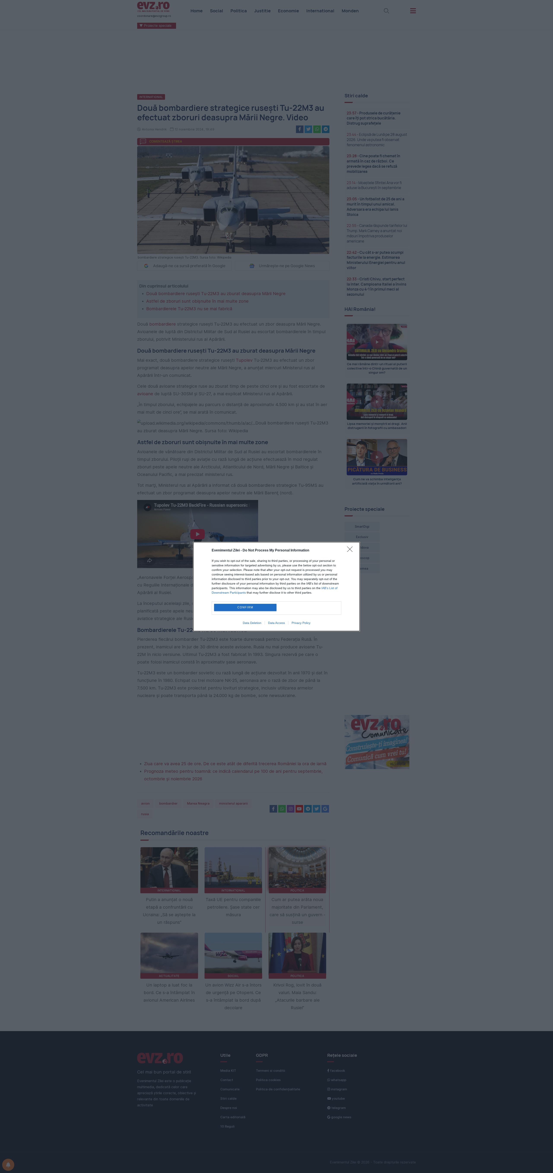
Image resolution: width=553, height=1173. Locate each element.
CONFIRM (245, 607)
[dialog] (276, 586)
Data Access (276, 623)
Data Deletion (252, 623)
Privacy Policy (301, 623)
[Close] (351, 550)
